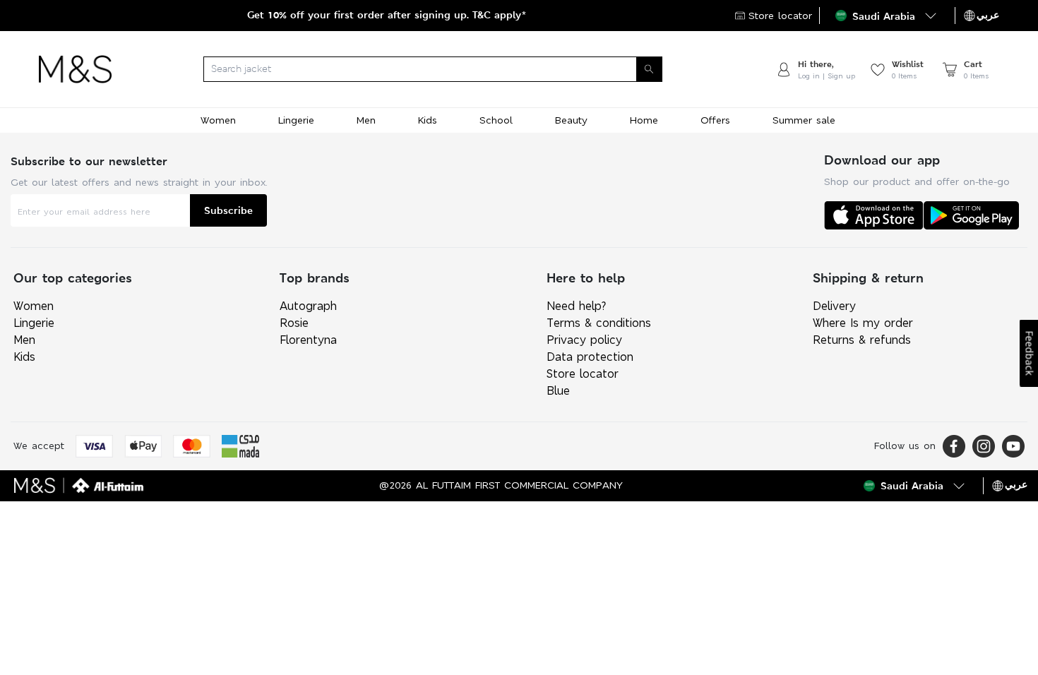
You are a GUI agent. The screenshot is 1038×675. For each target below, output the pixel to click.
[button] (887, 15)
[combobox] (443, 69)
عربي (988, 14)
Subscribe (228, 210)
